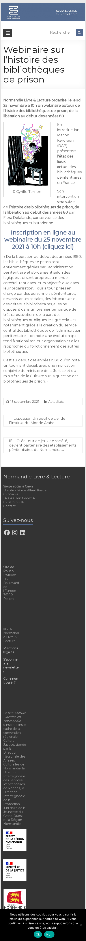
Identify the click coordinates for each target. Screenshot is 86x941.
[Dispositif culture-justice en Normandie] (43, 5)
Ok (38, 934)
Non (49, 934)
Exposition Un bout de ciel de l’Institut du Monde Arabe (37, 420)
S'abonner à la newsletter (11, 665)
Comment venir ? (10, 681)
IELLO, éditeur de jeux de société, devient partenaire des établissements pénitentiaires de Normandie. (42, 445)
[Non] (80, 925)
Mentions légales (10, 650)
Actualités (56, 402)
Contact (9, 506)
